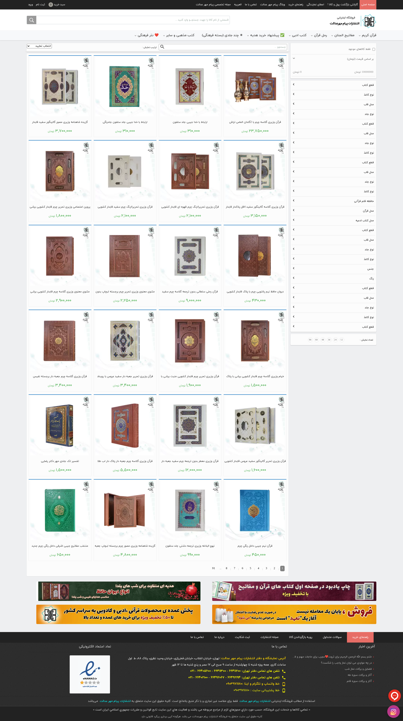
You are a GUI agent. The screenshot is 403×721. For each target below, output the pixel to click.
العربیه (238, 5)
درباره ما (219, 637)
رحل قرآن (320, 35)
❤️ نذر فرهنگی (148, 35)
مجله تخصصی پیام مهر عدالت (213, 5)
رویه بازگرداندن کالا (300, 637)
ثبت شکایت (242, 637)
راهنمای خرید (295, 5)
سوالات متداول (332, 637)
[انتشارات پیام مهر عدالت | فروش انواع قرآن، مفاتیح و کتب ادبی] (352, 21)
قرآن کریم (369, 35)
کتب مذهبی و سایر (180, 35)
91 (213, 568)
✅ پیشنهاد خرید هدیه (267, 35)
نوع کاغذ (369, 95)
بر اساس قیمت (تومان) (360, 59)
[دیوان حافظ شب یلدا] (118, 591)
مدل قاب (369, 104)
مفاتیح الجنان (344, 35)
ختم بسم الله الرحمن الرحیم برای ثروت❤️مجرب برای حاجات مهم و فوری (331, 657)
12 (341, 340)
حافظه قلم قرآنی (364, 201)
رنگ (371, 279)
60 (316, 340)
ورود (30, 5)
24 (335, 340)
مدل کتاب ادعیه (365, 221)
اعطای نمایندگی (315, 5)
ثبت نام (40, 5)
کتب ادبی (299, 35)
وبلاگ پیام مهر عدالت (272, 5)
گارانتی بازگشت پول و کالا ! (342, 5)
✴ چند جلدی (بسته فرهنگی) (222, 35)
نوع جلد (369, 114)
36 (329, 340)
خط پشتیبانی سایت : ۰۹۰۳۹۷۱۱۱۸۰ (260, 690)
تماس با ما (251, 5)
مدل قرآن (368, 211)
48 (323, 340)
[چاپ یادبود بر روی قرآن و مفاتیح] (294, 591)
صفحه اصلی (368, 5)
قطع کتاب (368, 85)
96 (310, 340)
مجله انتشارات (269, 637)
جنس (370, 269)
